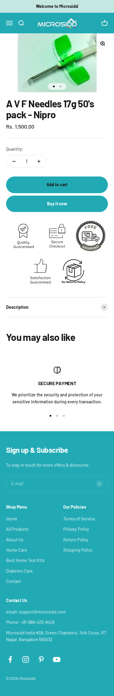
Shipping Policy (77, 550)
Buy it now (57, 203)
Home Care (16, 550)
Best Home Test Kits (25, 560)
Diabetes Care (19, 570)
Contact (13, 581)
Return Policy (75, 539)
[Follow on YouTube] (57, 659)
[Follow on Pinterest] (41, 659)
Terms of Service (79, 518)
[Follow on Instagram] (26, 659)
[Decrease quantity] (14, 161)
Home (11, 518)
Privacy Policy (76, 529)
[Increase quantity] (39, 161)
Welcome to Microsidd (57, 6)
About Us (14, 539)
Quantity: (14, 149)
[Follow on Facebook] (10, 659)
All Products (17, 529)
